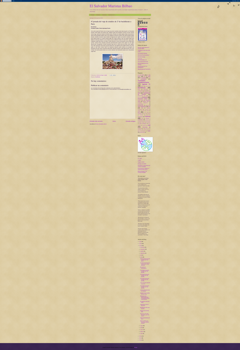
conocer (140, 91)
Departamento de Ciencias (144, 93)
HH (149, 106)
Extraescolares (140, 104)
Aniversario (147, 86)
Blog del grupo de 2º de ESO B (144, 69)
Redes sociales (142, 122)
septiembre (142, 253)
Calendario (98, 14)
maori (145, 113)
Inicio (114, 121)
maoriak (149, 113)
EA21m (144, 97)
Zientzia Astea (142, 132)
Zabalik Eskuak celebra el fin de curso (145, 294)
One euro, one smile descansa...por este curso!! (144, 314)
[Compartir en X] (112, 75)
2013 (140, 336)
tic (143, 128)
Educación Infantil (142, 98)
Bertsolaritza (146, 89)
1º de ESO (141, 75)
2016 (140, 241)
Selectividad (144, 127)
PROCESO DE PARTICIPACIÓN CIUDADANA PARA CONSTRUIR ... (144, 298)
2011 (140, 340)
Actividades (143, 79)
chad (145, 90)
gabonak (147, 105)
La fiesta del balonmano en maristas (145, 291)
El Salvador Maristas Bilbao (111, 5)
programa (147, 119)
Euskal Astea (140, 100)
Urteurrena (147, 128)
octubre (142, 251)
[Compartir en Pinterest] (115, 75)
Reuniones (148, 122)
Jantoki (139, 110)
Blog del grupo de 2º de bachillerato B (142, 67)
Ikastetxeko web (111, 14)
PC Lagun (140, 158)
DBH (139, 93)
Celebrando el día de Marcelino (144, 305)
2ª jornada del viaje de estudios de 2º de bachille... (144, 279)
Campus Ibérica (140, 90)
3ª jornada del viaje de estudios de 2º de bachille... (144, 275)
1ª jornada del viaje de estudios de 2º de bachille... (144, 287)
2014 (140, 245)
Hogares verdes (141, 161)
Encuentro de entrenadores (143, 268)
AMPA (142, 86)
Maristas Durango (141, 56)
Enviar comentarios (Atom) (101, 124)
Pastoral (147, 116)
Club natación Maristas (142, 53)
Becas (139, 89)
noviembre (142, 249)
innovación (146, 109)
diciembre (142, 247)
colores (149, 90)
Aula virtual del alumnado (143, 61)
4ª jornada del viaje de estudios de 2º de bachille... (144, 271)
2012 (140, 338)
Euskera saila (146, 101)
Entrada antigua (130, 121)
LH (139, 112)
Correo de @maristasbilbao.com (142, 59)
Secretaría (144, 125)
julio (141, 255)
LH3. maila (146, 112)
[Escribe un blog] (111, 75)
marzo (141, 329)
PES (142, 118)
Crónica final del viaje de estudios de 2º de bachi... (145, 259)
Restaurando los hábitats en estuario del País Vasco (143, 169)
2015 (140, 243)
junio (141, 257)
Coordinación (146, 91)
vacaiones (145, 129)
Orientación (104, 14)
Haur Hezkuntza (142, 106)
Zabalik (148, 130)
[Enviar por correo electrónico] (110, 75)
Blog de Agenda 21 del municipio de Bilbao (142, 172)
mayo (141, 325)
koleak (148, 110)
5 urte (149, 77)
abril (141, 327)
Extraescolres (141, 105)
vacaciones (140, 129)
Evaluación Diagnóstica (143, 102)
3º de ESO (147, 76)
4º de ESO (143, 77)
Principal (92, 14)
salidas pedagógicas (143, 123)
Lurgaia (139, 160)
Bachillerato (97, 76)
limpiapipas (140, 113)
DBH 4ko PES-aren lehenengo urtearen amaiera (144, 322)
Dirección (139, 97)
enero (141, 333)
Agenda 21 (146, 84)
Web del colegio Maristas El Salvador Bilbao (143, 48)
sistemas (139, 128)
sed (149, 125)
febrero (142, 331)
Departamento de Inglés (143, 95)
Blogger (135, 347)
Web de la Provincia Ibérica (143, 55)
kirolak (143, 110)
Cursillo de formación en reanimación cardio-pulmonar (145, 264)
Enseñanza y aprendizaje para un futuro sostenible (144, 166)
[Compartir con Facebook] (114, 75)
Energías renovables (142, 163)
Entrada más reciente (96, 121)
